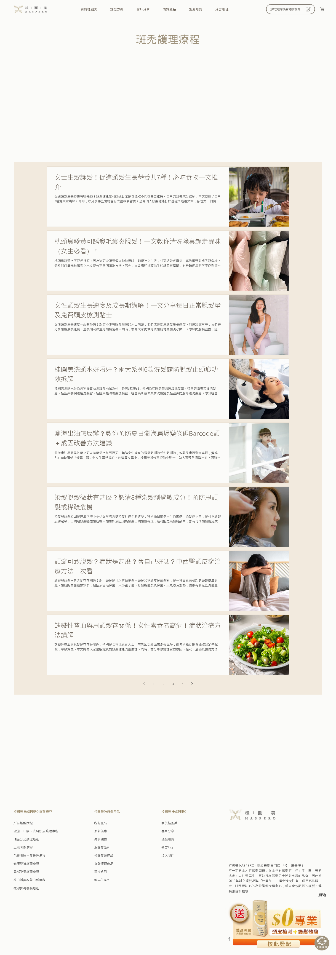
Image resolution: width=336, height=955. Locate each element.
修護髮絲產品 (103, 855)
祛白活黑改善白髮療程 (29, 879)
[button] (117, 9)
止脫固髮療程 (23, 847)
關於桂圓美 (169, 823)
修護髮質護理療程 (26, 863)
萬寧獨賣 (100, 839)
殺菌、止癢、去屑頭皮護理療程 (35, 831)
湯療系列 (100, 871)
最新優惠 (100, 831)
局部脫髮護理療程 (26, 871)
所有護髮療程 (23, 823)
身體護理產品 (103, 863)
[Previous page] (144, 683)
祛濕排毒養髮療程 (26, 888)
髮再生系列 (102, 879)
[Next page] (192, 683)
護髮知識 (167, 839)
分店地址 (167, 847)
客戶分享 (167, 831)
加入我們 (167, 855)
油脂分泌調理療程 (26, 839)
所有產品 (100, 823)
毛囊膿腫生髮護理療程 (29, 855)
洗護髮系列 (102, 847)
